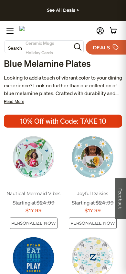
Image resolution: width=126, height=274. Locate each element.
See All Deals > (63, 10)
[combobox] (38, 47)
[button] (100, 30)
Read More (14, 101)
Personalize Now (33, 223)
